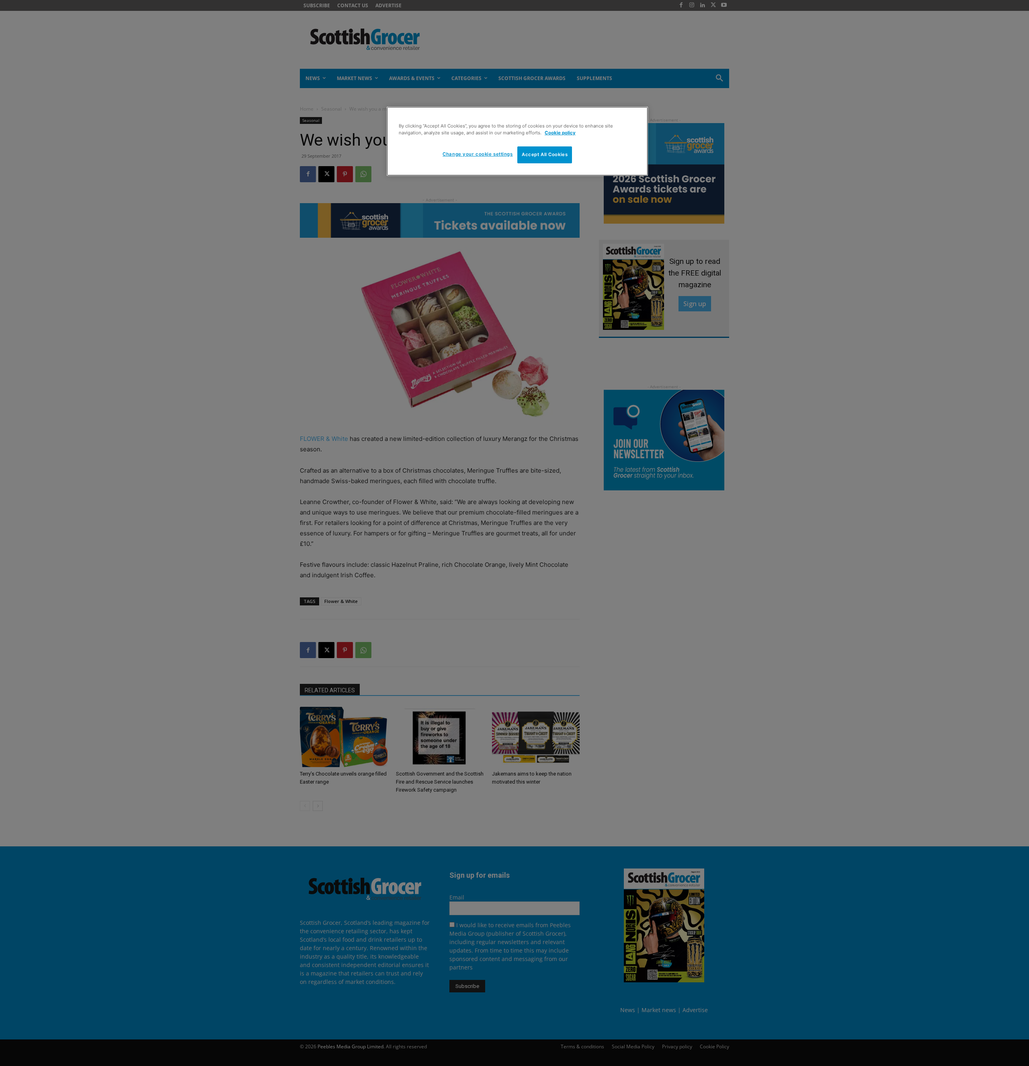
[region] (517, 141)
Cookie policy (560, 133)
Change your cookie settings (477, 154)
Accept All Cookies (545, 154)
